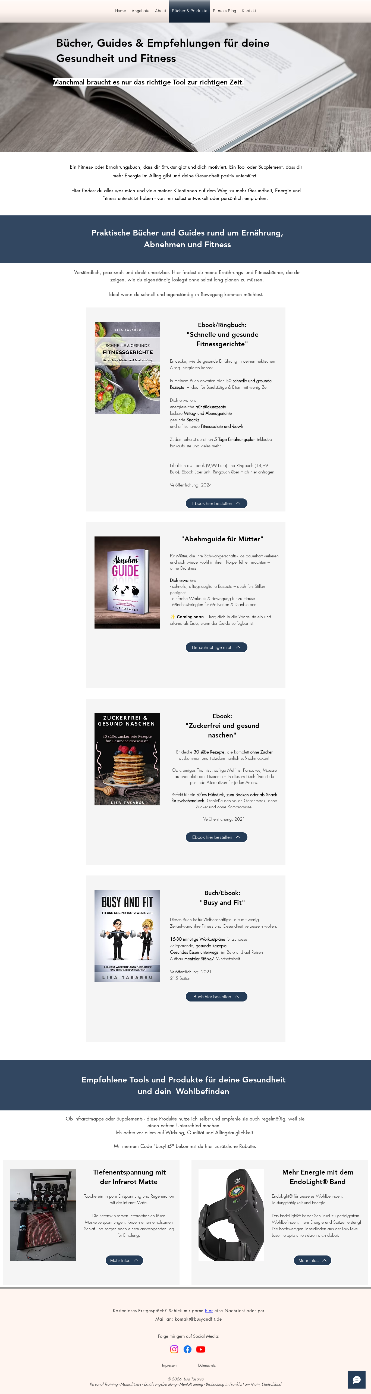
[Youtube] (201, 1349)
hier (209, 1311)
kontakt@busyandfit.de (198, 1319)
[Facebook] (187, 1349)
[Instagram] (174, 1349)
